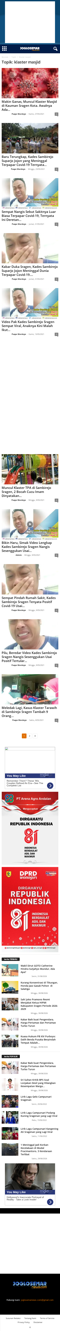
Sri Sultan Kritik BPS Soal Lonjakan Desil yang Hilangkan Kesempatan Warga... (38, 1083)
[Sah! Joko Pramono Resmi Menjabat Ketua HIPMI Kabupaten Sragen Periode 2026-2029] (10, 1004)
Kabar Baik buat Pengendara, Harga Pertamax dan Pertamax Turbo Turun (38, 1022)
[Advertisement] (30, 22)
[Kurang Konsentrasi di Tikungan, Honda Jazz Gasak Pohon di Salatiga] (10, 987)
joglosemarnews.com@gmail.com (37, 1300)
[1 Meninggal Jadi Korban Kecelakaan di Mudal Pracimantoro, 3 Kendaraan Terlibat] (10, 1149)
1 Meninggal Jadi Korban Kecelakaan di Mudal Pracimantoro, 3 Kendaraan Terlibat (36, 1149)
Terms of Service (47, 1318)
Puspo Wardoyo (19, 114)
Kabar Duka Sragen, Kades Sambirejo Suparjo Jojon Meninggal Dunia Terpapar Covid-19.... (30, 270)
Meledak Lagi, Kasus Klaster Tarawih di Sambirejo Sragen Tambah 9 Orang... (29, 712)
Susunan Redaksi (13, 1318)
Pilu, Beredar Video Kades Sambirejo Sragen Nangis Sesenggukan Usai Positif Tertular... (29, 657)
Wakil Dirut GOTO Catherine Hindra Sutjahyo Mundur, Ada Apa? (38, 969)
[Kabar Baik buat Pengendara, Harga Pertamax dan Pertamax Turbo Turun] (10, 1024)
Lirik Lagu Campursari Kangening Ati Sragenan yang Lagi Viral (39, 1130)
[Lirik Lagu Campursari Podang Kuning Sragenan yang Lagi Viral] (10, 1117)
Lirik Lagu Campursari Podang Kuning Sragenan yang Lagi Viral (39, 1114)
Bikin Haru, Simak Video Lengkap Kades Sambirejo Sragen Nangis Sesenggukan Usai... (27, 547)
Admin (19, 555)
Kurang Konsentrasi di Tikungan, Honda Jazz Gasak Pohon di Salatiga (39, 985)
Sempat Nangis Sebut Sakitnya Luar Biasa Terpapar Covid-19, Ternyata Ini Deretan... (29, 216)
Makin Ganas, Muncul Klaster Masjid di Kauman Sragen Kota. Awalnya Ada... (29, 105)
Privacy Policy (24, 1322)
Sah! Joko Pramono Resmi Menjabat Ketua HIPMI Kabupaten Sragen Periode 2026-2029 (39, 1004)
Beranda (5, 57)
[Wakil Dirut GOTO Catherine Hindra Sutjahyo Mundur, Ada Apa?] (10, 970)
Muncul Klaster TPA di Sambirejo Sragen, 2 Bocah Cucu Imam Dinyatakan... (26, 492)
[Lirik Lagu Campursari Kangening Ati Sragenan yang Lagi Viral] (10, 1133)
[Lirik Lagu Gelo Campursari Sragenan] (10, 1101)
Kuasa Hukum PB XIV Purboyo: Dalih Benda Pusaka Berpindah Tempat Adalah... (38, 1039)
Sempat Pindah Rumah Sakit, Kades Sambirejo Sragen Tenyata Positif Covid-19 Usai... (29, 602)
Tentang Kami (30, 1318)
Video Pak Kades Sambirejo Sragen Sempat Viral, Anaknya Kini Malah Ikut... (28, 326)
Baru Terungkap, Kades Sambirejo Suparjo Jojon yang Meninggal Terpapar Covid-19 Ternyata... (27, 161)
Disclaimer (38, 1322)
